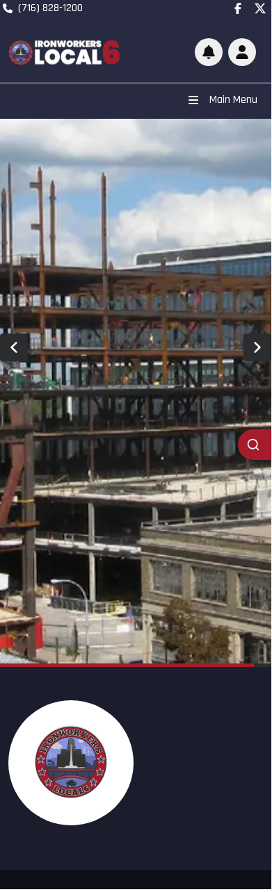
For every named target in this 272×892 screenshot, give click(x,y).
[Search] (254, 444)
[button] (242, 52)
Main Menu (233, 99)
